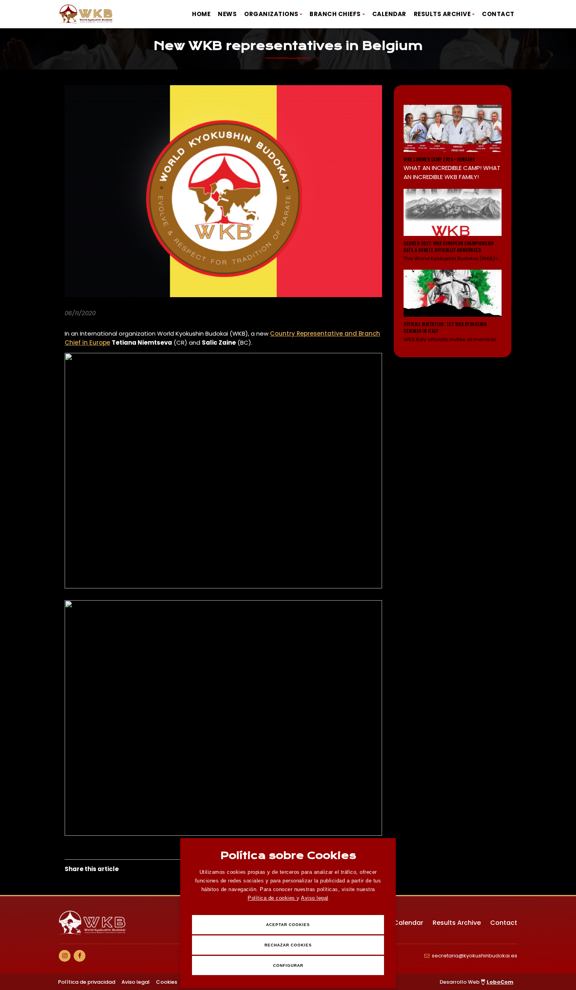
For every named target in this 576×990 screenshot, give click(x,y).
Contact (498, 14)
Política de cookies (272, 898)
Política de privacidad (86, 982)
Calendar (389, 14)
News (227, 14)
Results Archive (442, 14)
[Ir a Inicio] (86, 14)
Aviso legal (314, 898)
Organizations (271, 14)
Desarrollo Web (476, 982)
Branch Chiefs (335, 14)
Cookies (166, 982)
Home (201, 14)
